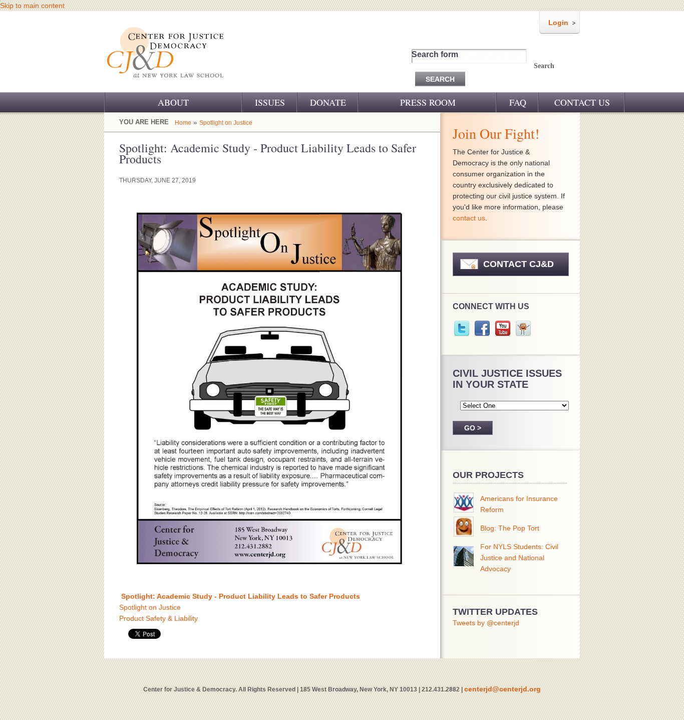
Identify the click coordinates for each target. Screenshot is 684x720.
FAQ (517, 102)
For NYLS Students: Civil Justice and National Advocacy (519, 558)
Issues (270, 102)
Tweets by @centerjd (486, 623)
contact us (469, 218)
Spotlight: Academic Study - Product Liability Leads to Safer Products (240, 596)
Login (558, 23)
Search (544, 66)
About (173, 102)
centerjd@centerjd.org (502, 689)
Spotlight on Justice (225, 122)
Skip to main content (32, 6)
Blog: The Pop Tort (509, 528)
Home (183, 122)
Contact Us (582, 102)
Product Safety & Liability (158, 618)
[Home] (166, 84)
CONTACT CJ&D (518, 264)
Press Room (428, 102)
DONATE (328, 102)
